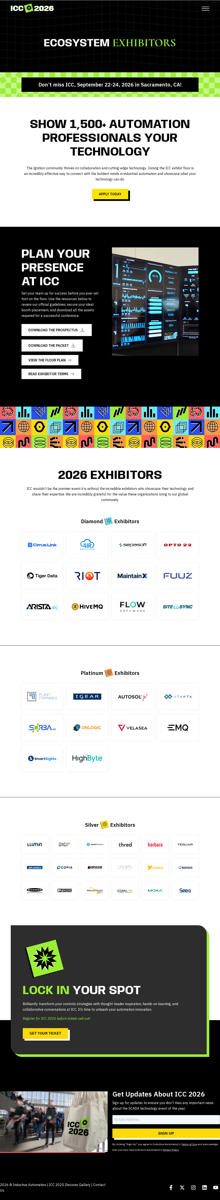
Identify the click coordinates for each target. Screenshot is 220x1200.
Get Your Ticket (45, 1033)
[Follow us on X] (182, 1187)
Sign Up (166, 1133)
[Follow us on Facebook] (171, 1187)
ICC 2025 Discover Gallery (69, 1185)
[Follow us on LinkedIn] (204, 1187)
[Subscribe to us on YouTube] (215, 1187)
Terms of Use (189, 1144)
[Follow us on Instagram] (193, 1187)
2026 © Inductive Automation (23, 1185)
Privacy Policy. (171, 1149)
